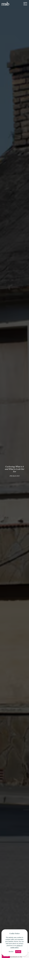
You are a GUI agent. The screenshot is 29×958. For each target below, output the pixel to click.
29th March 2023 (14, 476)
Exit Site (5, 956)
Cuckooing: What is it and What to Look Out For (14, 469)
